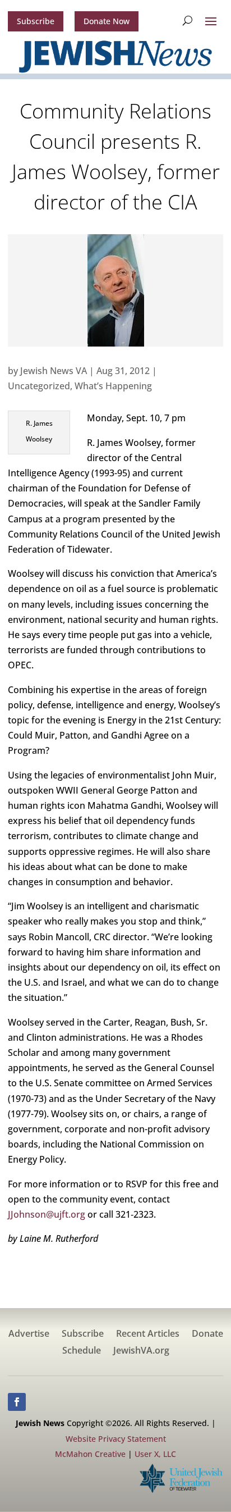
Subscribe (35, 21)
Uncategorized (39, 386)
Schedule (81, 1351)
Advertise (28, 1334)
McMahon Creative (90, 1454)
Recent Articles (147, 1334)
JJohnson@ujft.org (46, 1214)
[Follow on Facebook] (17, 1402)
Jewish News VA (53, 371)
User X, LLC (155, 1454)
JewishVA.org (141, 1351)
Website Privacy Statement (116, 1438)
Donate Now (107, 21)
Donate (207, 1334)
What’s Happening (113, 386)
